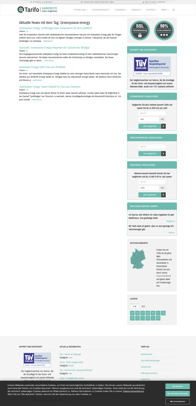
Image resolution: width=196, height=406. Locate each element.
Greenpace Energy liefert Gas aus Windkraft (42, 67)
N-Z (143, 306)
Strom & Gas (80, 9)
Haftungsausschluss (149, 373)
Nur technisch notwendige (178, 393)
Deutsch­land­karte (163, 276)
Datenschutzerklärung (133, 391)
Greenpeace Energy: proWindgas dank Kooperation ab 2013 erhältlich (55, 28)
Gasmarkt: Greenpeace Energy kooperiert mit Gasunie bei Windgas (54, 47)
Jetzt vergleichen (149, 126)
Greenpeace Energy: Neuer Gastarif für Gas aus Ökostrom (49, 86)
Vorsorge (120, 9)
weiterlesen (48, 41)
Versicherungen (100, 9)
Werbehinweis (146, 354)
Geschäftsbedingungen (150, 360)
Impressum (145, 379)
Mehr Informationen (177, 401)
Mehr (164, 9)
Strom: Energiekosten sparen (72, 378)
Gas (27, 31)
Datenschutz (146, 366)
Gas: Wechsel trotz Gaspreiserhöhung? (76, 370)
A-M (134, 306)
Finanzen (136, 9)
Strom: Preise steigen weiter (71, 362)
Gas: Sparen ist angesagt (70, 354)
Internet (151, 9)
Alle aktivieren (177, 386)
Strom (71, 365)
